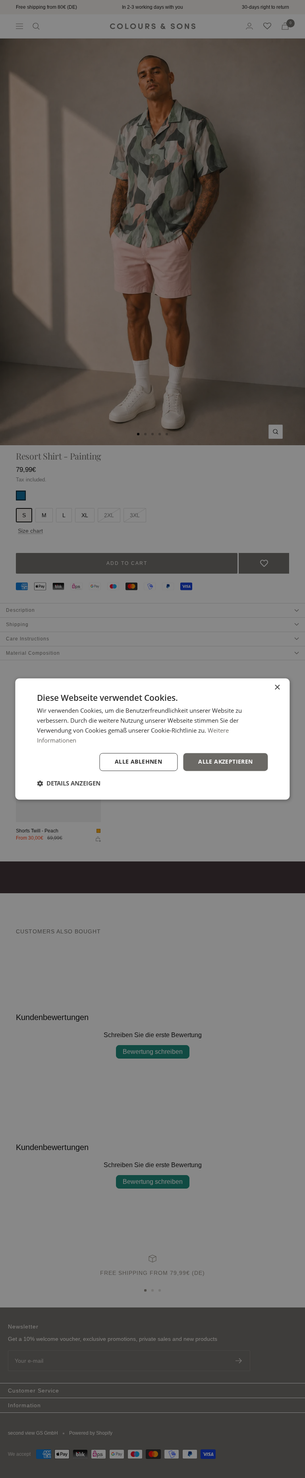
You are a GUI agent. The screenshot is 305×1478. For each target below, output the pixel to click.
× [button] (277, 688)
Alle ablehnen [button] (138, 762)
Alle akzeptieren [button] (225, 762)
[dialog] (152, 738)
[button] (68, 783)
